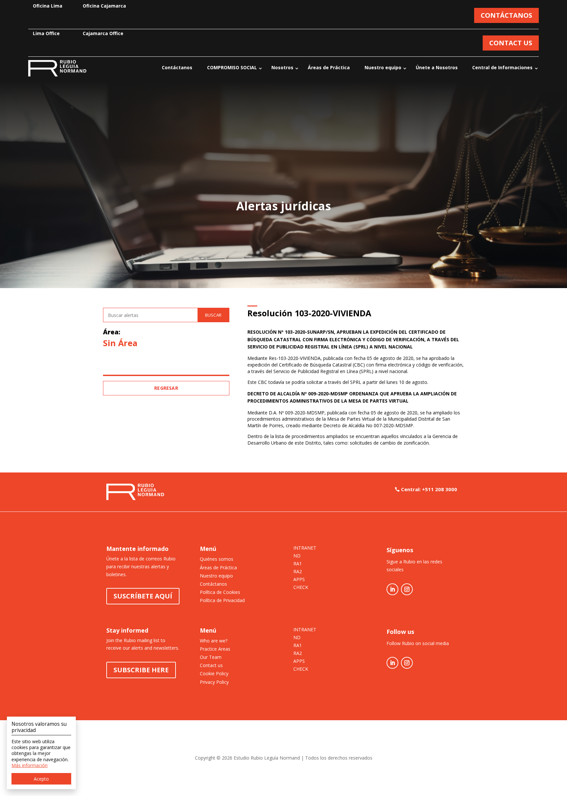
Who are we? (213, 641)
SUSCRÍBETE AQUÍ (143, 596)
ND (297, 556)
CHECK (300, 587)
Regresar (166, 388)
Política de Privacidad (222, 600)
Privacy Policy (214, 682)
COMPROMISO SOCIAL (232, 67)
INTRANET (304, 548)
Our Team (210, 657)
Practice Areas (215, 649)
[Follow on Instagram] (407, 589)
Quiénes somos (216, 559)
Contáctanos (177, 67)
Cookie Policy (214, 673)
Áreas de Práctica (329, 67)
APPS (299, 579)
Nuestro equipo (383, 67)
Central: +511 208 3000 (429, 489)
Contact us (211, 665)
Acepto (41, 779)
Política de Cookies (220, 592)
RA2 (297, 572)
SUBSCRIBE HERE (141, 669)
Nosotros (282, 67)
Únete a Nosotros (437, 67)
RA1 (297, 564)
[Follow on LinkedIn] (392, 589)
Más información (29, 765)
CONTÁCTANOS (506, 15)
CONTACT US (510, 42)
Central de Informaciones (502, 67)
